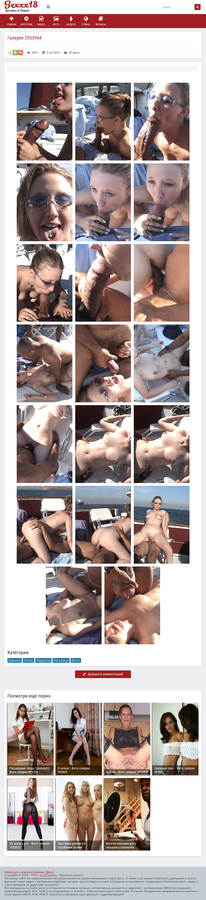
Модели (71, 24)
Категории (26, 24)
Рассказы (101, 24)
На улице (61, 660)
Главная (11, 24)
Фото (56, 24)
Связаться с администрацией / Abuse (29, 872)
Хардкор (43, 660)
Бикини (14, 660)
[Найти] (198, 7)
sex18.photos (48, 875)
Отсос (28, 660)
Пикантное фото (24, 7)
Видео (41, 24)
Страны (86, 24)
